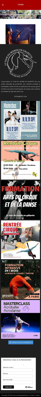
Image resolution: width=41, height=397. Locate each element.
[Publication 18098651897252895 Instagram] (20, 120)
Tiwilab (38, 395)
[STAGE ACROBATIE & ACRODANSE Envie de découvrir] (20, 319)
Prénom (5, 373)
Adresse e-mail (8, 367)
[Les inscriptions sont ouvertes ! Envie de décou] (20, 160)
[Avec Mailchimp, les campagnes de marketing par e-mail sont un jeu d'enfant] (29, 389)
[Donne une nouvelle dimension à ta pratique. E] (20, 200)
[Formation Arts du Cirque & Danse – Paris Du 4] (20, 279)
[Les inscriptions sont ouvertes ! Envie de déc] (20, 239)
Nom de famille (7, 379)
